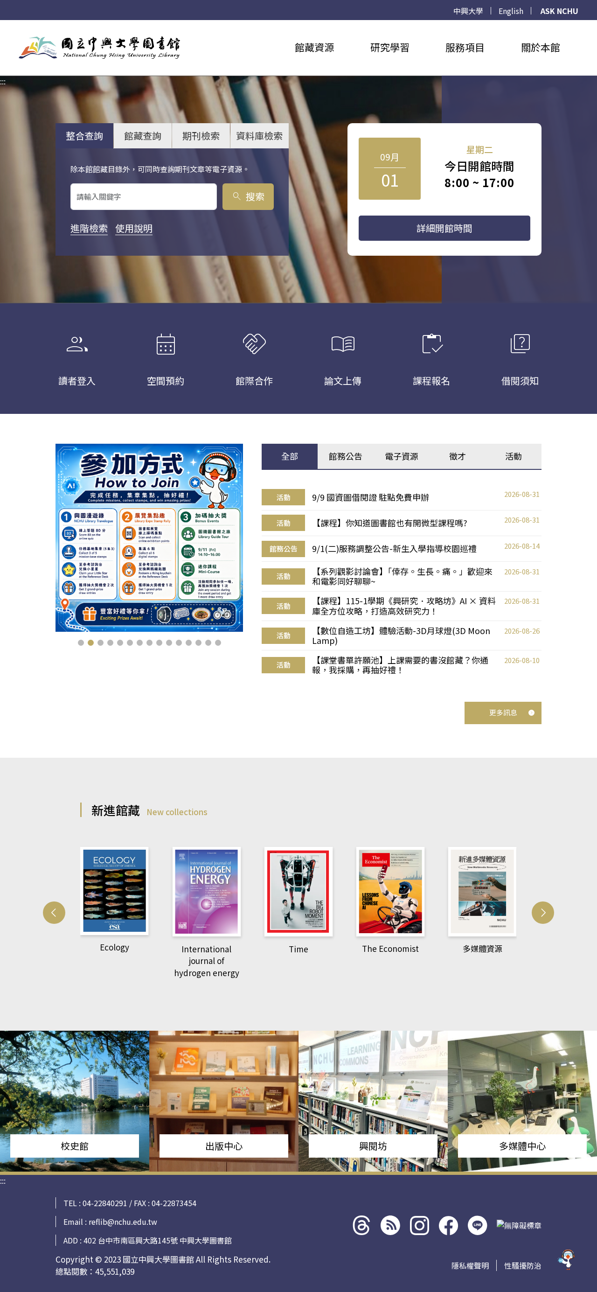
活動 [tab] (513, 456)
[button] (81, 643)
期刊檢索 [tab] (201, 135)
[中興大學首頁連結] (99, 47)
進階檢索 (89, 228)
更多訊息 (503, 712)
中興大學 (468, 10)
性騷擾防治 (522, 1265)
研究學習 (390, 47)
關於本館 (540, 47)
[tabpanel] (401, 582)
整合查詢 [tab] (84, 135)
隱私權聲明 (470, 1265)
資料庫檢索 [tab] (259, 135)
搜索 (247, 196)
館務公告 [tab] (345, 456)
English (511, 10)
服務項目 (465, 47)
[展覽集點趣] (149, 538)
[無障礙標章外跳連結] (519, 1225)
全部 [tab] (289, 456)
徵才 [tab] (457, 456)
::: (3, 25)
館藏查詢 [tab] (142, 135)
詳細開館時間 (444, 228)
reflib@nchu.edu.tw (123, 1221)
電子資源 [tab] (401, 456)
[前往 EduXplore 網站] (566, 1259)
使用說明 (134, 228)
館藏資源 (314, 47)
